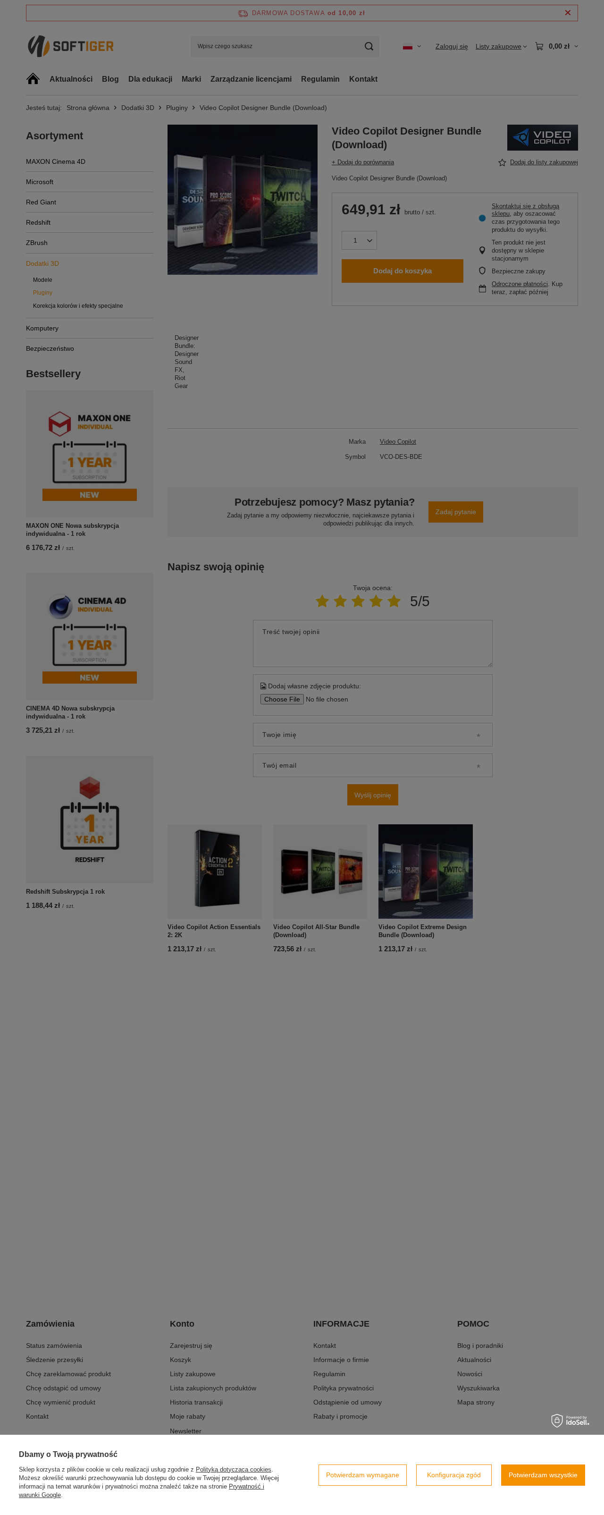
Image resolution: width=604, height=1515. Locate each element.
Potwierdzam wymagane (362, 1475)
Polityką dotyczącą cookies (233, 1469)
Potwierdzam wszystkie (543, 1475)
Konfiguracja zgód (454, 1475)
